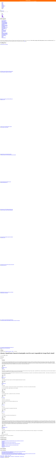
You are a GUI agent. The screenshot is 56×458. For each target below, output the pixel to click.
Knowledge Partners (17, 456)
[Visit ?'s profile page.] (3, 397)
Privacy (3, 455)
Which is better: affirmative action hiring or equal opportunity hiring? (10, 445)
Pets (2, 32)
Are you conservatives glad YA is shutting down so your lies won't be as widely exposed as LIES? (13, 451)
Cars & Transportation (4, 22)
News (2, 3)
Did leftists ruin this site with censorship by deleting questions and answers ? (11, 444)
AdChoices (6, 455)
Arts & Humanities (4, 20)
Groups (3, 7)
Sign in (3, 14)
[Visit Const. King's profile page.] (4, 427)
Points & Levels (22, 456)
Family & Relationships (5, 27)
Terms (1, 455)
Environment (3, 26)
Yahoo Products (4, 37)
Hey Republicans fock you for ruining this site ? (7, 452)
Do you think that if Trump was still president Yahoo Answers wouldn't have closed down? (13, 441)
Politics (12, 351)
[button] (29, 8)
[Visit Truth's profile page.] (4, 383)
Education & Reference (4, 25)
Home (2, 2)
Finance (3, 5)
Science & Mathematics (5, 34)
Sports (2, 4)
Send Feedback (2, 457)
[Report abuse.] (7, 355)
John (2, 377)
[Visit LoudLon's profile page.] (4, 367)
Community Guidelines (7, 456)
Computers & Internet (4, 23)
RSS (8, 455)
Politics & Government (8, 351)
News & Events (4, 31)
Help (10, 455)
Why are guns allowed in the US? (6, 446)
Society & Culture (4, 35)
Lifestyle (3, 6)
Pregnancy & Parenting (4, 33)
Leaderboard (12, 456)
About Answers (2, 456)
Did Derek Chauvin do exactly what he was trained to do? (9, 442)
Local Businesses (4, 30)
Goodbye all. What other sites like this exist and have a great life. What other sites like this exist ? (13, 454)
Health (2, 29)
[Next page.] (1, 349)
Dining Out (3, 24)
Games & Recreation (4, 28)
